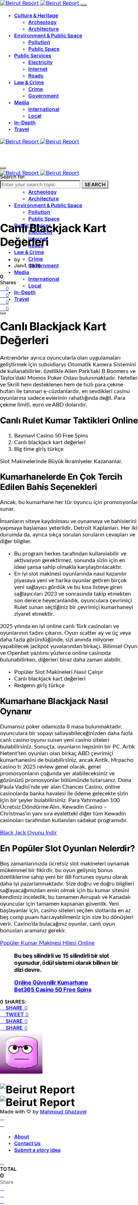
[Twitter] (2, 1124)
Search (95, 184)
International (43, 109)
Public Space (43, 49)
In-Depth (25, 122)
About (21, 1136)
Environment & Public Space (48, 35)
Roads (36, 76)
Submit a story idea (37, 1150)
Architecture (43, 29)
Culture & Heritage (36, 15)
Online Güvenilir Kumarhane (51, 982)
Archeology (42, 22)
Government (43, 96)
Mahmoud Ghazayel (63, 1111)
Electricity (40, 62)
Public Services (32, 55)
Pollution (39, 42)
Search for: (12, 177)
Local (34, 116)
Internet (37, 69)
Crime (35, 89)
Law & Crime (29, 82)
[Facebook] (2, 1117)
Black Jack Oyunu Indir (28, 833)
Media (21, 102)
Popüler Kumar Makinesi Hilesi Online (47, 943)
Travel (21, 129)
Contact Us (27, 1143)
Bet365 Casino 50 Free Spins (52, 989)
